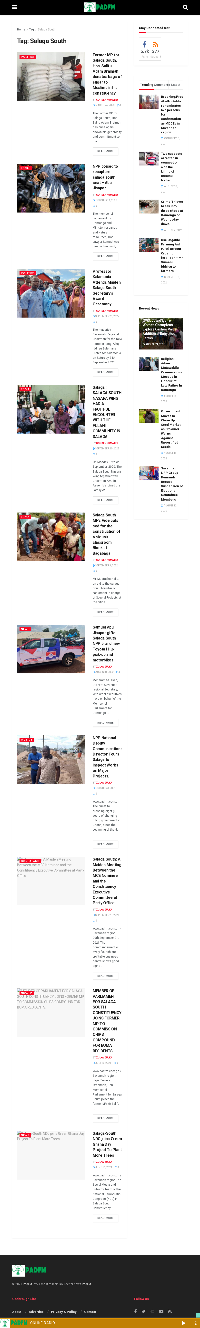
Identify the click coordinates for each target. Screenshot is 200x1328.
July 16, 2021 (103, 1063)
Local (25, 168)
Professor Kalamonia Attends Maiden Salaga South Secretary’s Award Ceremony (107, 287)
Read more (105, 151)
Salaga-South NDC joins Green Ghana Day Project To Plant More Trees (107, 1144)
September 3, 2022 (106, 565)
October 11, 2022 (106, 200)
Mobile (26, 739)
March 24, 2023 (105, 105)
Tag (31, 29)
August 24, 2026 (155, 344)
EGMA (25, 389)
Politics (28, 56)
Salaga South (47, 29)
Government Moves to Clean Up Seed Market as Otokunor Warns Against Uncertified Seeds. (170, 429)
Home (21, 29)
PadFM (27, 1284)
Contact (90, 1312)
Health (26, 992)
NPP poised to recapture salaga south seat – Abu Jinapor (105, 177)
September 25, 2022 (107, 316)
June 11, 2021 (103, 1167)
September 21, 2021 (107, 915)
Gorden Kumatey (107, 99)
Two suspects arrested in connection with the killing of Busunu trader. (171, 167)
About (16, 1312)
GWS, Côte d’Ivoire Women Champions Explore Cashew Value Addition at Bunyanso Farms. (159, 329)
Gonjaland (30, 861)
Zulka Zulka (104, 666)
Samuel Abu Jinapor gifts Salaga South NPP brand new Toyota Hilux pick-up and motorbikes (106, 643)
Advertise (36, 1312)
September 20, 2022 (107, 448)
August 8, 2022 (104, 672)
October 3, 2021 (105, 788)
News (25, 629)
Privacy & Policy (64, 1312)
